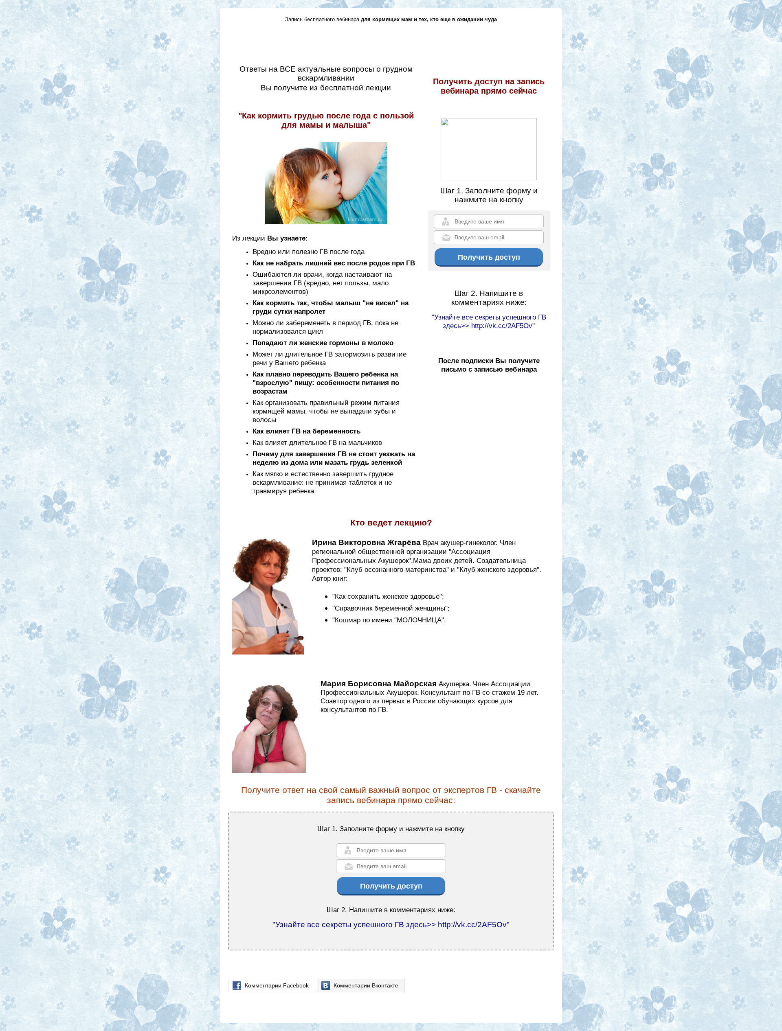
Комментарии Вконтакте (366, 985)
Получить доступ (489, 257)
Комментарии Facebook (277, 985)
